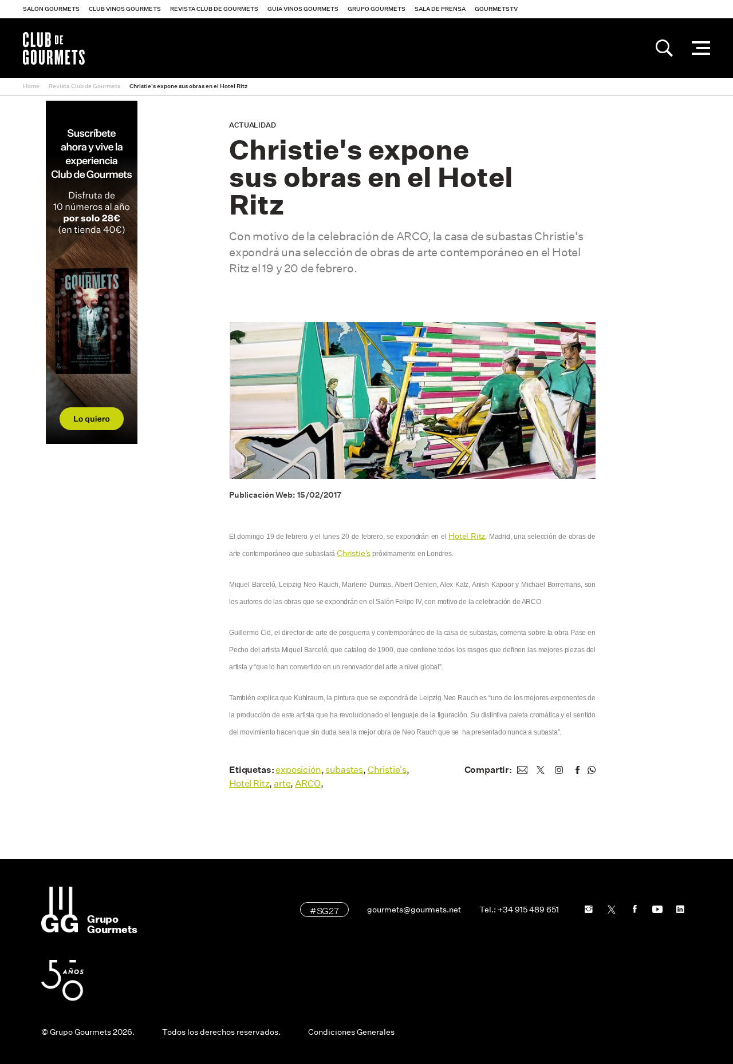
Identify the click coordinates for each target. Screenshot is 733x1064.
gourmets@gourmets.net (414, 909)
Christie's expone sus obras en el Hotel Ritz (188, 86)
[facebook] (577, 770)
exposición (298, 769)
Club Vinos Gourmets (125, 9)
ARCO (307, 783)
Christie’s (354, 553)
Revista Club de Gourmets (214, 9)
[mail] (522, 770)
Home (31, 86)
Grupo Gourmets (376, 9)
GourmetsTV (496, 9)
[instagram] (559, 770)
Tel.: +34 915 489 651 (519, 909)
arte (282, 783)
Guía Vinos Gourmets (302, 9)
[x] (541, 770)
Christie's (387, 769)
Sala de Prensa (440, 9)
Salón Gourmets (51, 9)
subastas (344, 769)
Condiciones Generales (351, 1032)
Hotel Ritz (466, 536)
